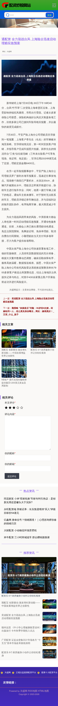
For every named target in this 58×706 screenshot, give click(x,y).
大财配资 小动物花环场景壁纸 (20, 530)
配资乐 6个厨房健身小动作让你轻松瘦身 (21, 595)
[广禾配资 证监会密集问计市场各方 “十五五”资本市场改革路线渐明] (49, 641)
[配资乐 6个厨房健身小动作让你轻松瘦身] (43, 338)
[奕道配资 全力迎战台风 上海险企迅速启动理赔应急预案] (49, 616)
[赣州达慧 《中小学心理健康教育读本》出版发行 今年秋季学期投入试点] (49, 629)
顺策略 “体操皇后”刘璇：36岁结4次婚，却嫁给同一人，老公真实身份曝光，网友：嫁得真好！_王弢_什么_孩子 (28, 311)
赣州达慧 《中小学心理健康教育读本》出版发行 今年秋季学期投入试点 (22, 629)
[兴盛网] (16, 5)
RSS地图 (32, 690)
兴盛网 (8, 672)
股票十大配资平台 (49, 672)
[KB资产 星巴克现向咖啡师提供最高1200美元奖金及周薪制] (14, 368)
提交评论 (12, 476)
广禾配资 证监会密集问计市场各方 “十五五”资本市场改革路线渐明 (21, 641)
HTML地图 (43, 690)
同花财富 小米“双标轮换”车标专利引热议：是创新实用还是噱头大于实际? (30, 500)
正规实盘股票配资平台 (26, 672)
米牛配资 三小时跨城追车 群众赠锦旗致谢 (27, 537)
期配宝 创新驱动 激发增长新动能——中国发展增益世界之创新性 (21, 604)
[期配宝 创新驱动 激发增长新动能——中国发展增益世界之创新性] (14, 338)
